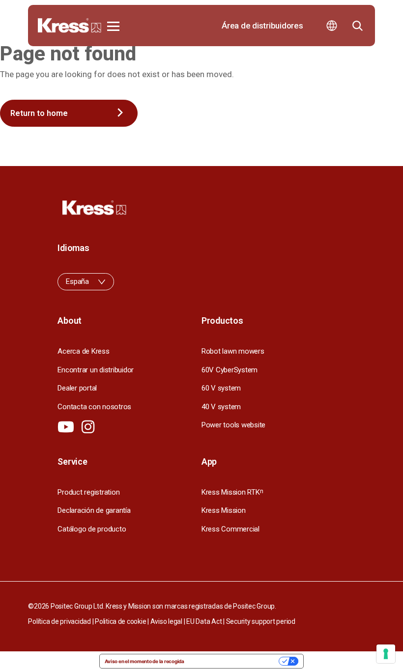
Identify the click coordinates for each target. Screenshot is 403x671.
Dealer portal (77, 388)
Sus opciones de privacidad (235, 661)
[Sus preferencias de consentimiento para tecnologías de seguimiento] (385, 653)
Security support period (260, 621)
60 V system (221, 388)
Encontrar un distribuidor (96, 369)
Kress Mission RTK (232, 492)
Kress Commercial (230, 529)
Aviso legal (166, 621)
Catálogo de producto (92, 529)
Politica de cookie (120, 621)
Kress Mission (224, 510)
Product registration (88, 492)
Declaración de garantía (94, 510)
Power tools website (233, 424)
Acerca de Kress (83, 351)
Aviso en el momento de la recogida (144, 661)
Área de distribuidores (262, 25)
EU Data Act (204, 621)
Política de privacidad (59, 621)
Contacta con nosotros (94, 406)
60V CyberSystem (230, 369)
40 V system (221, 406)
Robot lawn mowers (233, 351)
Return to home (39, 113)
